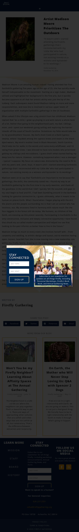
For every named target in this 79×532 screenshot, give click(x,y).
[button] (69, 248)
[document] (39, 266)
